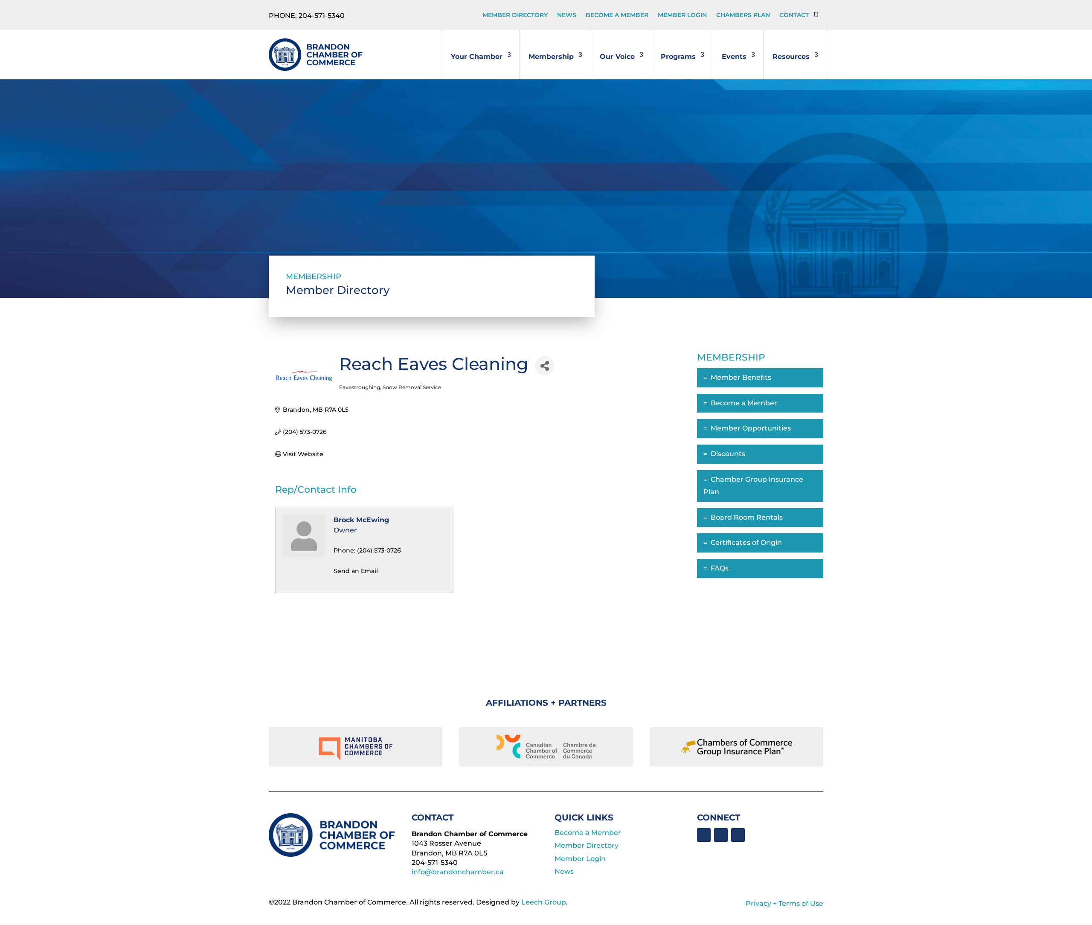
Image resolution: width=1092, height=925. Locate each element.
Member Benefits (741, 377)
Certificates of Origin (746, 542)
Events (734, 56)
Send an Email (356, 571)
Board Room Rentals (747, 517)
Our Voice (617, 56)
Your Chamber (476, 56)
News (566, 15)
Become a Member (617, 15)
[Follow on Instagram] (738, 835)
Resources (791, 56)
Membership (551, 56)
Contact (794, 15)
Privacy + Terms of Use (784, 903)
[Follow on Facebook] (704, 835)
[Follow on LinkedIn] (721, 835)
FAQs (720, 568)
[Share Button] (544, 365)
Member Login (682, 15)
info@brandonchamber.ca (458, 872)
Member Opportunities (751, 428)
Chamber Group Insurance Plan (753, 485)
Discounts (728, 454)
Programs (678, 56)
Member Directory (515, 15)
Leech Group (543, 902)
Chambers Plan (743, 15)
